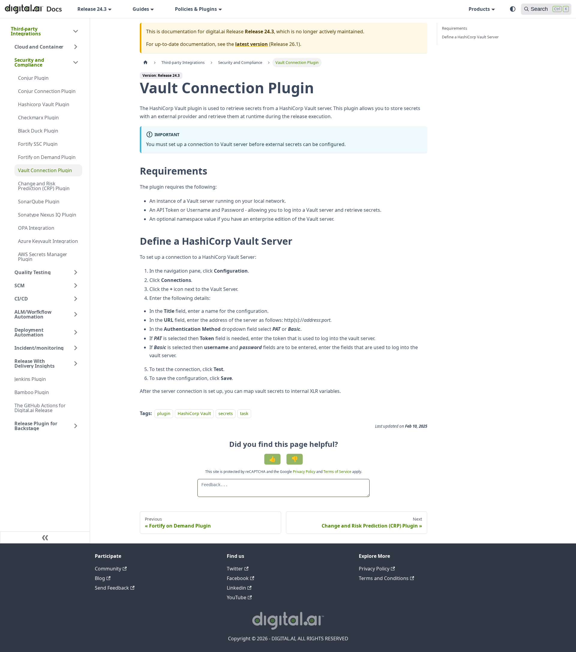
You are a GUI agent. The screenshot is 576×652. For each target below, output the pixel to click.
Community (108, 568)
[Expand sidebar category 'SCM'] (75, 286)
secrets (225, 413)
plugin (163, 413)
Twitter (235, 568)
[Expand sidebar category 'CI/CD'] (75, 299)
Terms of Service (337, 471)
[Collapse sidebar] (45, 537)
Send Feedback (112, 588)
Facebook (238, 578)
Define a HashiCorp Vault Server (470, 37)
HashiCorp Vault (194, 413)
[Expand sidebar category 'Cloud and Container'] (75, 47)
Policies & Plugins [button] (196, 9)
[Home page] (145, 62)
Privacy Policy (304, 471)
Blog (100, 578)
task (244, 413)
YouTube (236, 597)
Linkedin (236, 588)
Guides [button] (141, 9)
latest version (251, 44)
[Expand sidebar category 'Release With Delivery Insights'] (75, 363)
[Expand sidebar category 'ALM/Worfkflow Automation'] (75, 314)
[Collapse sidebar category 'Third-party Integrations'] (75, 31)
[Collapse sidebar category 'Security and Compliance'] (75, 62)
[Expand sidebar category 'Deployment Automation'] (75, 332)
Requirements (454, 28)
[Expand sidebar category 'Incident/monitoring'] (75, 348)
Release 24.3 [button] (91, 9)
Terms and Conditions (384, 578)
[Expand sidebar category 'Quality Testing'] (75, 272)
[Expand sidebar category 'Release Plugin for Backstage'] (75, 425)
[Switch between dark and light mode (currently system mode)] (513, 9)
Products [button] (479, 9)
